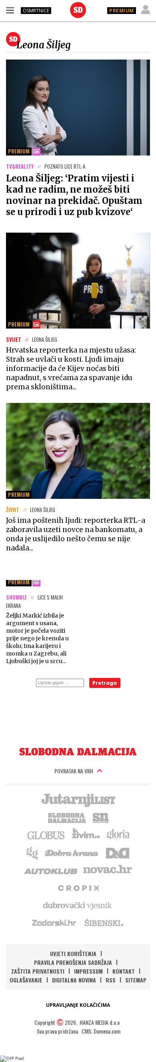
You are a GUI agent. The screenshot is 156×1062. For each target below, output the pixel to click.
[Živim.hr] (86, 835)
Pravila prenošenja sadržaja (73, 962)
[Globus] (46, 835)
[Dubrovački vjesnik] (78, 905)
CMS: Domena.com (101, 1031)
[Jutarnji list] (78, 799)
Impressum (88, 971)
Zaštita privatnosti (37, 971)
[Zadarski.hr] (54, 922)
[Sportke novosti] (101, 817)
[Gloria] (118, 835)
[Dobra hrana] (72, 852)
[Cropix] (78, 887)
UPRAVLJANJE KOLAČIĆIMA (78, 1005)
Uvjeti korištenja (73, 953)
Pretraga (104, 682)
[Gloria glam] (33, 852)
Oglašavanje (26, 980)
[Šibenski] (103, 922)
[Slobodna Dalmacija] (78, 10)
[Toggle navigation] (10, 10)
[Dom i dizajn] (117, 852)
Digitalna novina (74, 980)
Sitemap (135, 980)
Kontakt (123, 971)
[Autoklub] (51, 870)
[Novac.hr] (107, 870)
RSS (111, 980)
